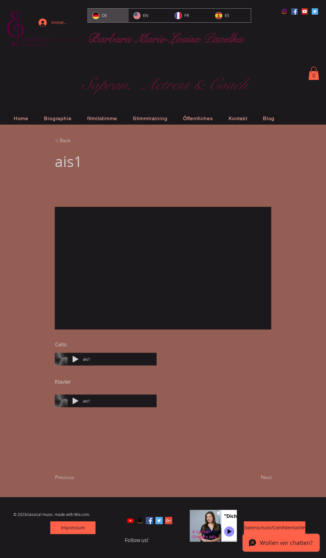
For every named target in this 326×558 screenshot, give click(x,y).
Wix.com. (82, 514)
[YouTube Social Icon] (304, 11)
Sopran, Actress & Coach (164, 84)
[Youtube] (130, 520)
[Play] (75, 359)
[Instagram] (284, 11)
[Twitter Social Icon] (315, 11)
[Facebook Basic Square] (149, 520)
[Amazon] (140, 520)
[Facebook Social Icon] (294, 11)
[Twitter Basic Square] (159, 520)
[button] (313, 73)
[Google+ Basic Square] (168, 520)
